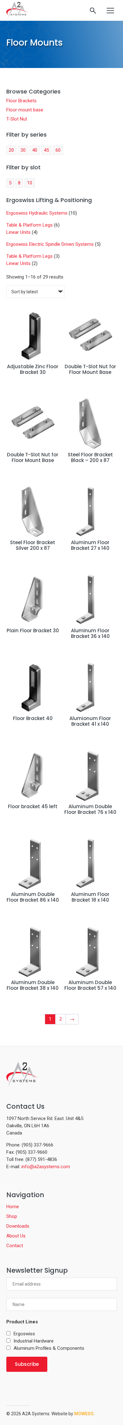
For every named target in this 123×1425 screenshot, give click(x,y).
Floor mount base (24, 110)
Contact (14, 1245)
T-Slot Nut (16, 119)
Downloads (17, 1226)
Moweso (84, 1413)
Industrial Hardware (34, 1341)
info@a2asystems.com (45, 1166)
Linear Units (18, 232)
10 (29, 183)
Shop (11, 1216)
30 (23, 150)
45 (46, 150)
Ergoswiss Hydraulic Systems (36, 213)
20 (11, 150)
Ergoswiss (24, 1334)
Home (12, 1206)
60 (58, 150)
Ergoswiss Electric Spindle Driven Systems (50, 244)
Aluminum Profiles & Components (49, 1348)
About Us (16, 1236)
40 (34, 150)
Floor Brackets (21, 101)
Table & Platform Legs (29, 225)
